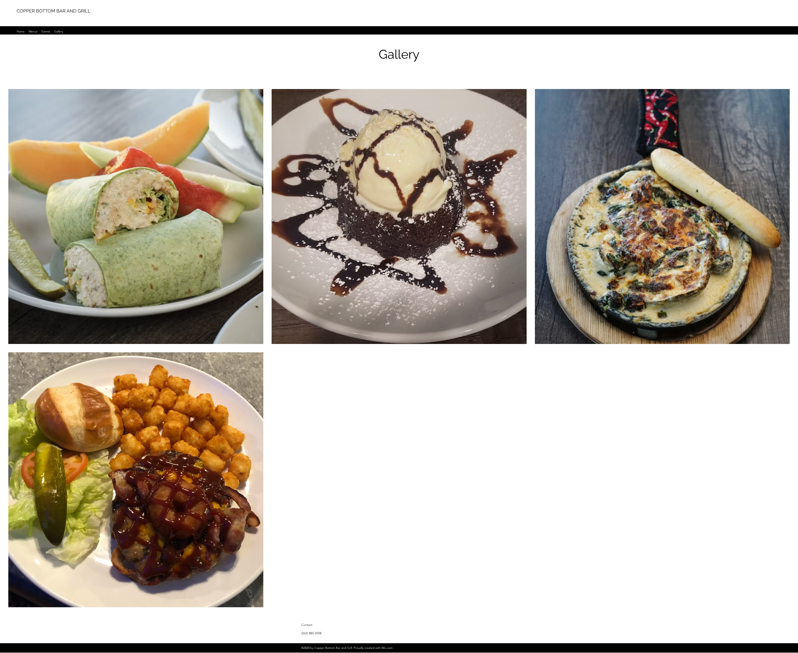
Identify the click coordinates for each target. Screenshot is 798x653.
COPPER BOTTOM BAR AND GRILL (53, 11)
